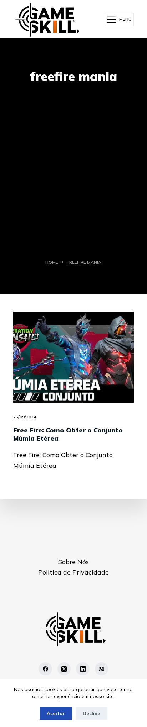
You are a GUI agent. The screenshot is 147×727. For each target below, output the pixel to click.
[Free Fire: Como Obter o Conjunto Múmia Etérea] (73, 357)
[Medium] (101, 669)
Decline (91, 713)
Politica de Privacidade (73, 572)
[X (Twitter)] (64, 669)
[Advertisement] (73, 174)
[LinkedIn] (83, 669)
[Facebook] (45, 669)
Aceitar (56, 713)
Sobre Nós (73, 562)
